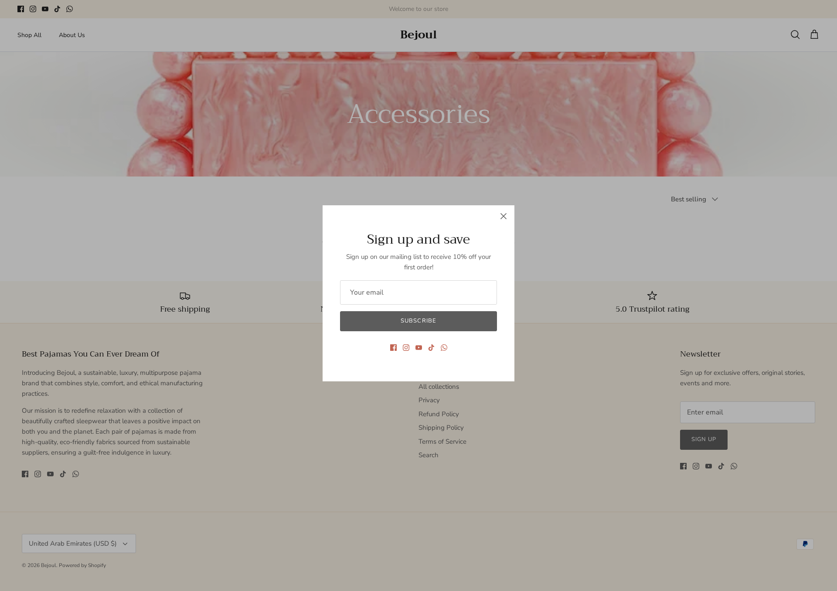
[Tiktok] (431, 347)
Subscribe (418, 321)
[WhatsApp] (444, 347)
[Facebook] (393, 347)
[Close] (503, 216)
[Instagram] (406, 347)
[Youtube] (418, 347)
